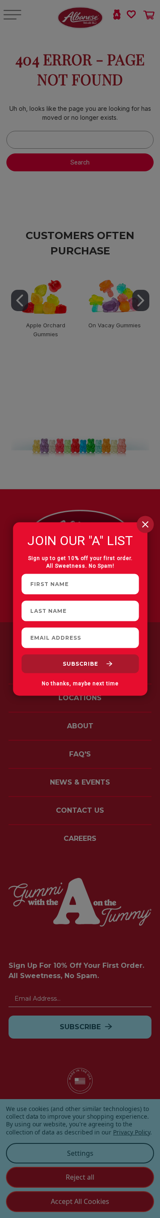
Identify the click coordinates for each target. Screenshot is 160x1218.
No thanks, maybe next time (80, 684)
